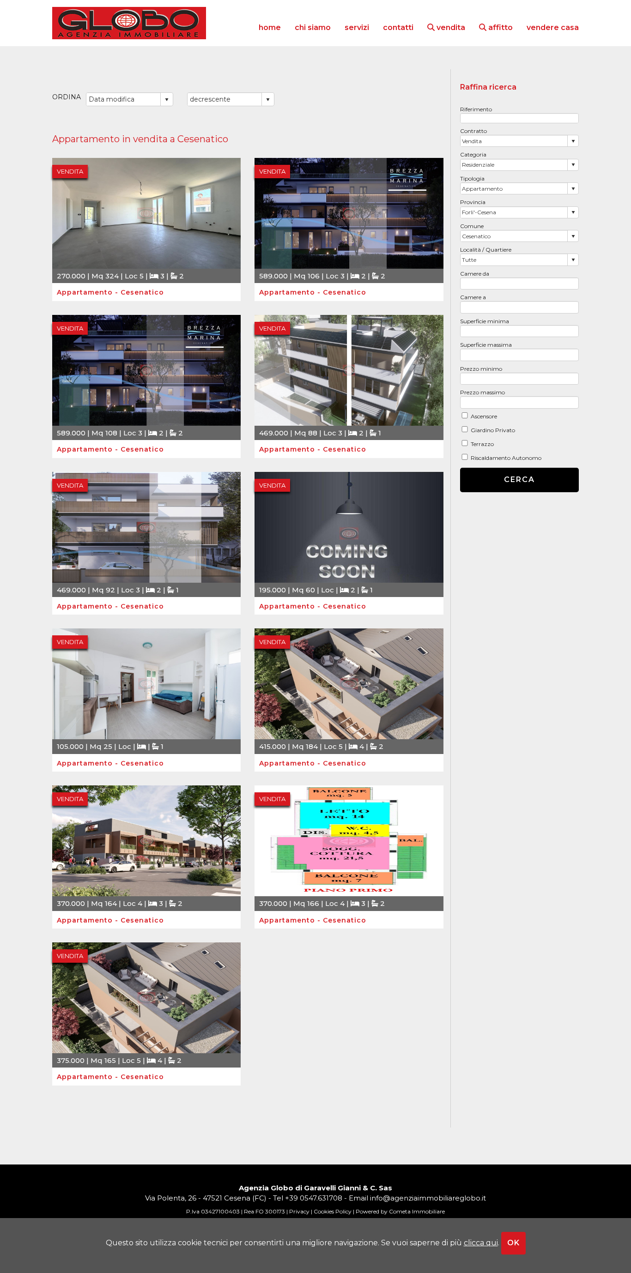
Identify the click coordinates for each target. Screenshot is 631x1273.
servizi (357, 27)
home (270, 27)
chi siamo (313, 27)
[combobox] (514, 140)
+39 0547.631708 (313, 1198)
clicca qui (481, 1242)
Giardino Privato (493, 430)
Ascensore (484, 416)
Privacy (299, 1211)
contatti (398, 27)
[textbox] (520, 118)
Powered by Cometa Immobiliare (400, 1211)
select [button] (573, 141)
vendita (450, 27)
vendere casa (553, 27)
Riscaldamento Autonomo (506, 457)
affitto (499, 27)
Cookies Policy (333, 1211)
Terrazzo (482, 443)
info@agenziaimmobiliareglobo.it (428, 1198)
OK (513, 1242)
